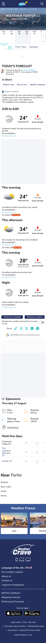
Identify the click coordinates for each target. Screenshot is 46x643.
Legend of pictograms (13, 584)
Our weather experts (12, 571)
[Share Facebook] (21, 328)
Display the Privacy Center (29, 630)
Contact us (7, 580)
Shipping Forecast (11, 597)
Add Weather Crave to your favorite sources (25, 335)
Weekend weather (35, 317)
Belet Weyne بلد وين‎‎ (25, 9)
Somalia (10, 9)
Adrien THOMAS (28, 70)
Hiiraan (16, 9)
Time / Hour (20, 46)
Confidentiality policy (35, 626)
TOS (24, 622)
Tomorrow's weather (12, 317)
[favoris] (38, 15)
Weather (3, 9)
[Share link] (15, 328)
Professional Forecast (13, 601)
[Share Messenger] (32, 328)
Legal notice (15, 622)
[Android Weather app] (32, 613)
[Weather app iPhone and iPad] (13, 613)
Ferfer (35, 9)
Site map (31, 622)
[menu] (4, 4)
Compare (33, 46)
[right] (43, 36)
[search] (42, 4)
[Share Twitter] (26, 328)
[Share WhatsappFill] (37, 328)
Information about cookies (14, 626)
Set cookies (12, 630)
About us (6, 576)
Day (10, 46)
